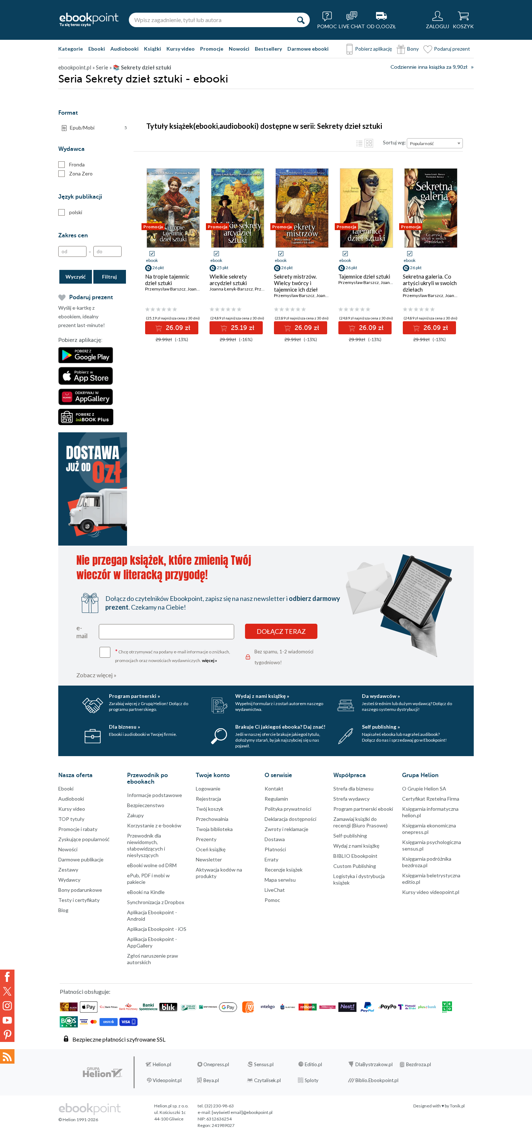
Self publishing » (381, 727)
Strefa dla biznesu (353, 788)
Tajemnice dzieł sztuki (364, 276)
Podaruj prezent (452, 49)
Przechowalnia (212, 819)
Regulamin (276, 799)
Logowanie (208, 788)
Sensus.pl (264, 1064)
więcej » (209, 660)
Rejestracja (208, 799)
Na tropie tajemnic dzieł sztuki (167, 279)
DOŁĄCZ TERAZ (281, 631)
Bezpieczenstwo (145, 805)
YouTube (7, 1020)
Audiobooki (124, 49)
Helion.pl (162, 1064)
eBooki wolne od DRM (152, 865)
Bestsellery (268, 49)
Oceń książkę (210, 849)
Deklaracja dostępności (290, 819)
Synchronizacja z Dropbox (155, 902)
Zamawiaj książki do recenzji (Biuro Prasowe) (360, 822)
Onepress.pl (216, 1064)
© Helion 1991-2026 (78, 1119)
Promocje (211, 49)
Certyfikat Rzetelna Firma (430, 799)
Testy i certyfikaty (79, 900)
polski (75, 212)
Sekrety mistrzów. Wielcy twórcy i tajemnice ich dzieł (296, 283)
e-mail (82, 632)
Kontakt (274, 788)
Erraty (271, 859)
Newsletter (209, 859)
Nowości (239, 49)
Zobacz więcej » (96, 674)
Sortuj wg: (394, 142)
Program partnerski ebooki (363, 809)
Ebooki (96, 49)
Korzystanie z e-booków (154, 825)
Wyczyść (76, 277)
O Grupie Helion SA (424, 788)
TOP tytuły (71, 819)
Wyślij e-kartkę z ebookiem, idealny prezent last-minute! (81, 316)
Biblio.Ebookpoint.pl (376, 1080)
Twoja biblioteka (214, 829)
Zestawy (68, 869)
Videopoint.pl (167, 1080)
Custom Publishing (354, 866)
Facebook (7, 977)
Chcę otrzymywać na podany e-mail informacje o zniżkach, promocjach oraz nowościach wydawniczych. (172, 655)
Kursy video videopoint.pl (430, 892)
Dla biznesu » (124, 727)
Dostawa (275, 839)
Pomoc (272, 900)
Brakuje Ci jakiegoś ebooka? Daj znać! (280, 727)
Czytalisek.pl (267, 1080)
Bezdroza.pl (418, 1064)
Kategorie (70, 49)
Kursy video (180, 49)
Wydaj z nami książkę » (262, 696)
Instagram (7, 1006)
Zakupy (135, 815)
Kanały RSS (7, 1056)
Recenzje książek (284, 869)
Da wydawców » (381, 696)
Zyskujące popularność (84, 839)
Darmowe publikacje (81, 859)
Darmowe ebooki (308, 49)
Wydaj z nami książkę (356, 846)
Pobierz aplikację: (80, 340)
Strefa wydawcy (351, 799)
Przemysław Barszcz (165, 289)
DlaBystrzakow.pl (374, 1064)
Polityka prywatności (288, 809)
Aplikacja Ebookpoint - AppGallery (152, 942)
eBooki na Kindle (146, 892)
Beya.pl (211, 1080)
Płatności (275, 849)
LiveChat (275, 890)
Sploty (311, 1080)
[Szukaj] (301, 20)
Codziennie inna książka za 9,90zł (428, 67)
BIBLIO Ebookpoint (355, 856)
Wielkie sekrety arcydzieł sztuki (228, 279)
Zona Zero (81, 173)
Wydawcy (69, 880)
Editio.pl (313, 1064)
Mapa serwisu (280, 880)
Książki (152, 49)
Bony (413, 49)
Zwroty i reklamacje (286, 829)
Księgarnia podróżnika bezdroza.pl (426, 862)
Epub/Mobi (98, 127)
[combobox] (435, 143)
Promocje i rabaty (77, 829)
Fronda (77, 164)
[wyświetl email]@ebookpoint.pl (242, 1112)
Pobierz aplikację (373, 49)
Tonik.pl (457, 1106)
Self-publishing (350, 835)
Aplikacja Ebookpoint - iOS (156, 929)
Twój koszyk (209, 809)
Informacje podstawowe (154, 795)
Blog (63, 910)
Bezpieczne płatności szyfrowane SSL (118, 1039)
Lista (359, 143)
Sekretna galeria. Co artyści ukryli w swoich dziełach (430, 283)
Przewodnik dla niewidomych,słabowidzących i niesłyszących (146, 845)
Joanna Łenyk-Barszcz (231, 289)
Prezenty (206, 839)
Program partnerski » (134, 696)
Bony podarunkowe (80, 890)
